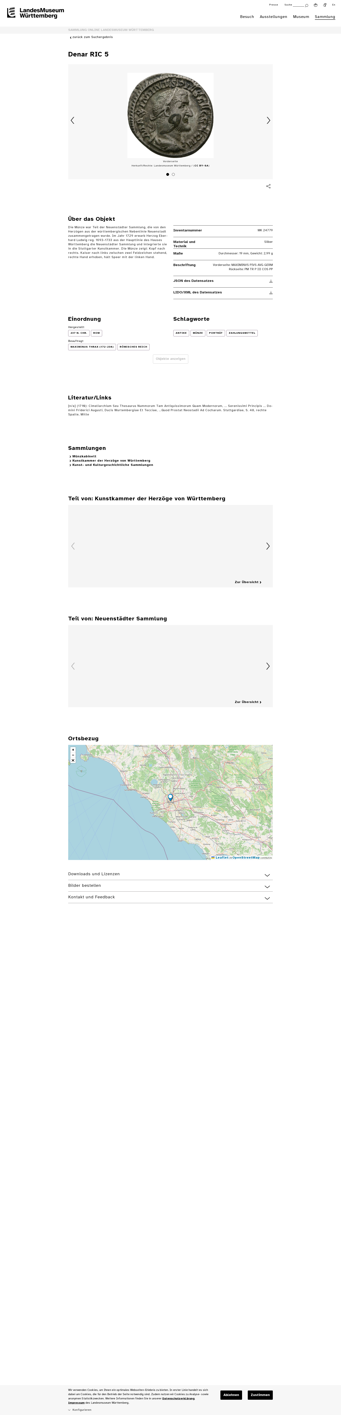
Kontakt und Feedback (91, 897)
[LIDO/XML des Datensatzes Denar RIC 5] (271, 292)
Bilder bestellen (84, 885)
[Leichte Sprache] (315, 5)
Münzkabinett (84, 456)
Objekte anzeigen (170, 359)
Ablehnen (231, 1395)
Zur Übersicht (247, 582)
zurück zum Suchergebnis (92, 37)
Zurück (72, 120)
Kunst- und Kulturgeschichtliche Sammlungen (112, 465)
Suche (288, 5)
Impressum (76, 1402)
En (333, 5)
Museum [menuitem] (301, 17)
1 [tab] (168, 175)
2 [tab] (174, 175)
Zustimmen (260, 1395)
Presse (273, 5)
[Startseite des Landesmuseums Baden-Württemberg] (35, 15)
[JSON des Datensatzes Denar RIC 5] (271, 281)
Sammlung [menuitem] (325, 17)
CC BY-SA (201, 165)
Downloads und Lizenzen (94, 874)
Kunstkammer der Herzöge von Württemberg (111, 460)
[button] (170, 798)
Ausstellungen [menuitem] (273, 17)
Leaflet (222, 857)
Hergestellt (76, 327)
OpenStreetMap (246, 857)
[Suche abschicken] (306, 5)
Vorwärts (268, 120)
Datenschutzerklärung (178, 1398)
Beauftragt (75, 341)
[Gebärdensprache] (325, 5)
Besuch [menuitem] (247, 17)
